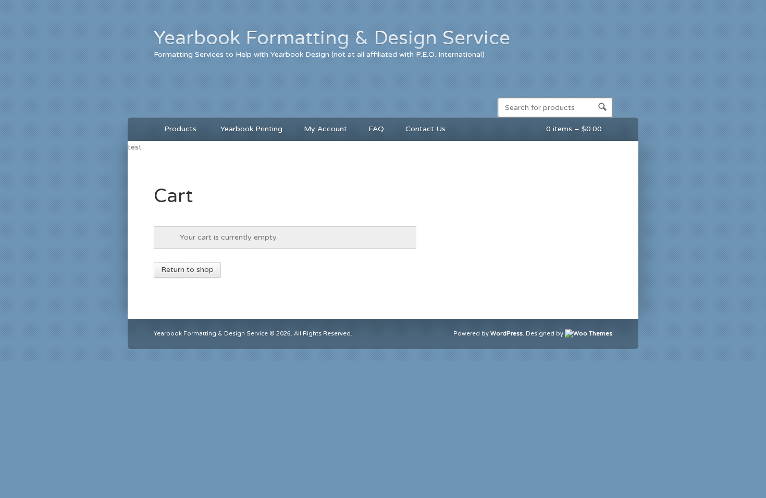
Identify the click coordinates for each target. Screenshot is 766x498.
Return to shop (187, 269)
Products (175, 130)
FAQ (376, 128)
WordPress (506, 333)
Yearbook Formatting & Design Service (332, 38)
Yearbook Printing (251, 128)
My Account (325, 128)
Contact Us (425, 128)
